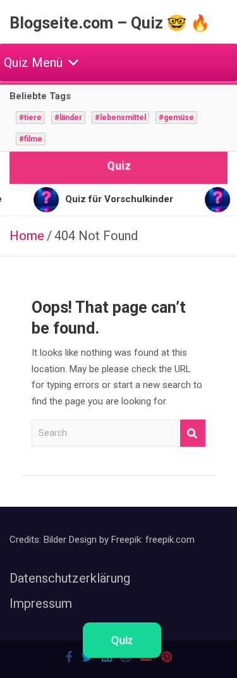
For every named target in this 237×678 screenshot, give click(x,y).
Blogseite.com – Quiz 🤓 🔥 (109, 23)
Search (192, 433)
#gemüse (176, 117)
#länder (68, 117)
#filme (30, 139)
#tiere (30, 117)
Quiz (122, 640)
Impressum (40, 603)
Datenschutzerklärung (69, 578)
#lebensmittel (120, 117)
